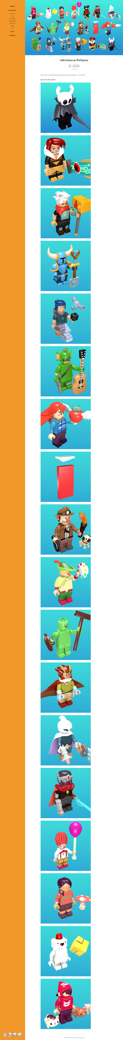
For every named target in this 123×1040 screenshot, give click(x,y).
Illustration (12, 21)
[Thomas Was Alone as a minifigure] (66, 503)
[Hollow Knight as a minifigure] (66, 134)
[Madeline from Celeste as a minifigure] (66, 450)
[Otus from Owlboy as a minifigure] (66, 714)
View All (12, 13)
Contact (12, 35)
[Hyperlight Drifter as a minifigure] (66, 819)
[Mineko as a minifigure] (66, 1030)
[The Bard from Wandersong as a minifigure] (66, 608)
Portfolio (12, 10)
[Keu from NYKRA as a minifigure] (66, 345)
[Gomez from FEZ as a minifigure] (66, 977)
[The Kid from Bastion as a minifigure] (66, 239)
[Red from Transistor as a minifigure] (66, 187)
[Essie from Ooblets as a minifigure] (66, 924)
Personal (12, 18)
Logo (12, 25)
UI (12, 28)
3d (12, 16)
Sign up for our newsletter (80, 1037)
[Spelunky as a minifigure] (66, 556)
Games (12, 6)
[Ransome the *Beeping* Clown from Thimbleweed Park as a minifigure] (66, 872)
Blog (12, 31)
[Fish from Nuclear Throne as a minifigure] (66, 397)
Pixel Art (12, 23)
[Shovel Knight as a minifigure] (66, 292)
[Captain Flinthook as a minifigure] (66, 766)
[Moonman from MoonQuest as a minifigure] (66, 661)
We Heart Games (12, 1034)
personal (76, 66)
